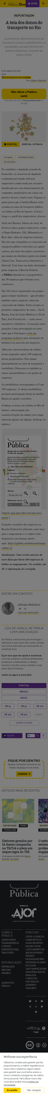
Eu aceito (12, 1090)
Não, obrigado (34, 1090)
